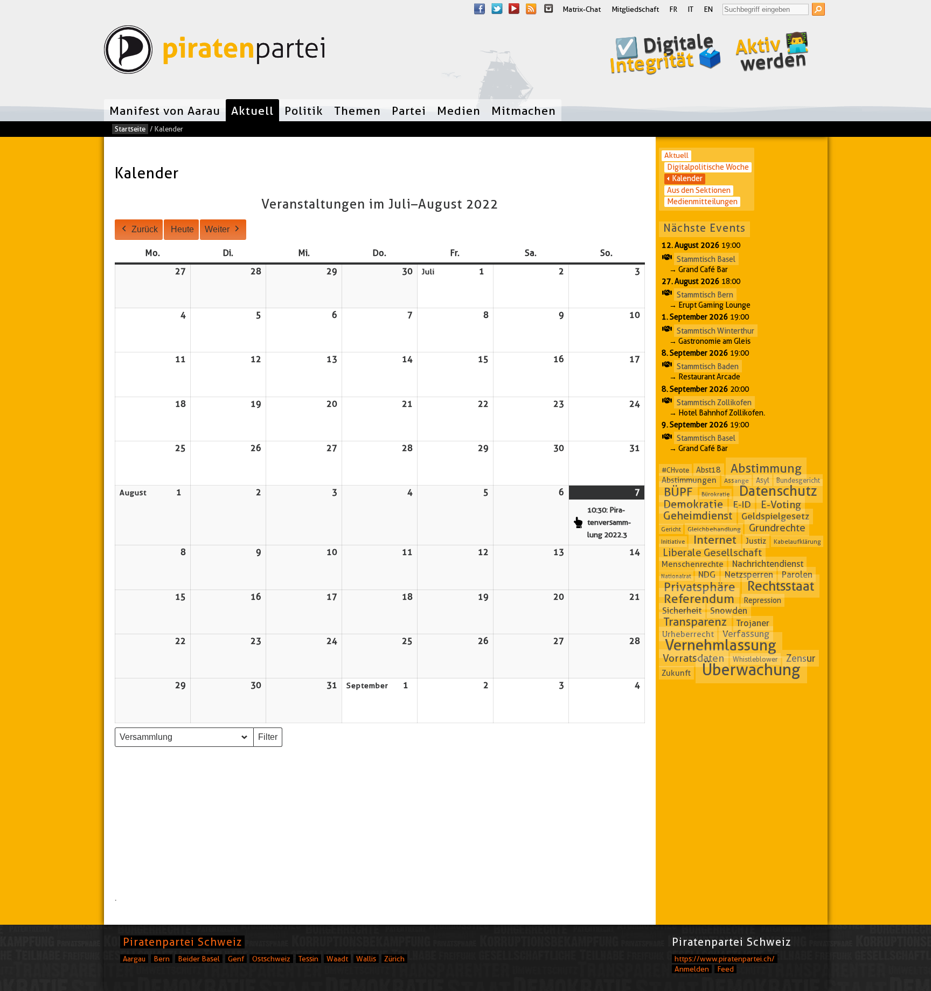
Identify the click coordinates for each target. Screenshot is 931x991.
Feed (725, 969)
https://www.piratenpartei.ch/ (725, 958)
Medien (459, 110)
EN (708, 9)
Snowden (728, 611)
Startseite (130, 128)
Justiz (756, 541)
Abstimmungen (689, 480)
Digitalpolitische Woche (708, 167)
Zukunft (676, 672)
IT (690, 9)
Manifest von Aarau (164, 110)
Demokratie (693, 504)
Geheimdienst (697, 515)
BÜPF (678, 492)
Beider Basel (199, 958)
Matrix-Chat (581, 9)
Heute (182, 229)
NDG (706, 575)
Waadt (337, 958)
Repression (762, 600)
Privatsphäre (699, 586)
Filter (270, 739)
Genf (236, 958)
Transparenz (695, 622)
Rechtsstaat (780, 586)
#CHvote (675, 470)
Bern (162, 958)
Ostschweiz (271, 958)
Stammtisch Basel (706, 258)
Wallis (366, 958)
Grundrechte (777, 528)
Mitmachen (523, 110)
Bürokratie (715, 494)
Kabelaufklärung (797, 541)
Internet (715, 539)
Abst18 (708, 470)
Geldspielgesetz (775, 516)
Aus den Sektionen (699, 190)
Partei (409, 110)
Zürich (394, 958)
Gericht (671, 529)
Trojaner (753, 623)
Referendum (699, 598)
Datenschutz (778, 491)
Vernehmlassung (720, 645)
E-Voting (781, 504)
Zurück (144, 229)
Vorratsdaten (693, 658)
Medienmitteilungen (702, 201)
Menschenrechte (693, 564)
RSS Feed (531, 8)
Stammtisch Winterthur (715, 330)
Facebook (479, 8)
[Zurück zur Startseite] (214, 52)
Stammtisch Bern (705, 294)
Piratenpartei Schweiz (182, 941)
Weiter (217, 229)
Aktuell (252, 110)
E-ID (742, 504)
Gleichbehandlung (714, 529)
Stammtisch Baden (708, 366)
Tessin (308, 958)
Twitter (496, 8)
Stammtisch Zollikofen (714, 402)
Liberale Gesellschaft (712, 552)
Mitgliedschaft (635, 9)
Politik (303, 110)
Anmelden (692, 969)
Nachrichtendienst (767, 564)
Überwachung (751, 669)
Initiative (673, 541)
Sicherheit (681, 610)
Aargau (134, 958)
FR (673, 9)
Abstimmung (766, 468)
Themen (357, 110)
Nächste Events (704, 227)
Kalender (687, 178)
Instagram (548, 8)
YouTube (514, 8)
